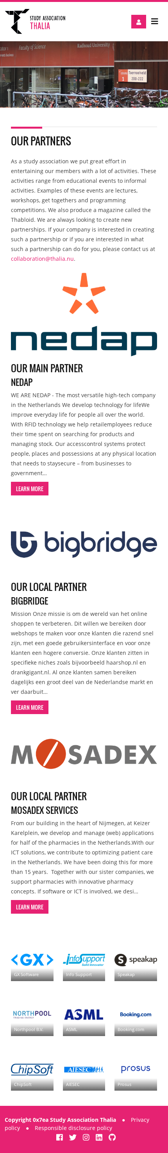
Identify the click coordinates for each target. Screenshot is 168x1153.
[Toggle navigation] (154, 21)
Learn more (29, 489)
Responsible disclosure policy (73, 1128)
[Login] (138, 21)
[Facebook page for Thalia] (60, 1137)
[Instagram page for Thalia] (87, 1137)
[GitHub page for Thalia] (112, 1137)
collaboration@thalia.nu (42, 258)
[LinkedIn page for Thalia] (100, 1137)
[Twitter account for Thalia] (74, 1137)
